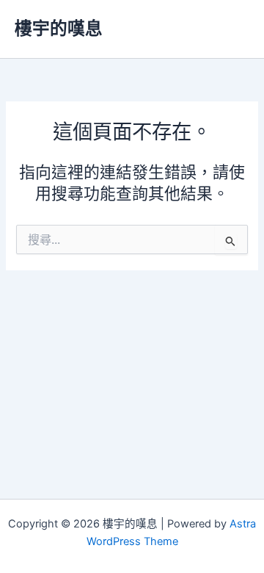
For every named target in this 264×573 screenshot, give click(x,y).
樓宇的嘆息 (59, 28)
